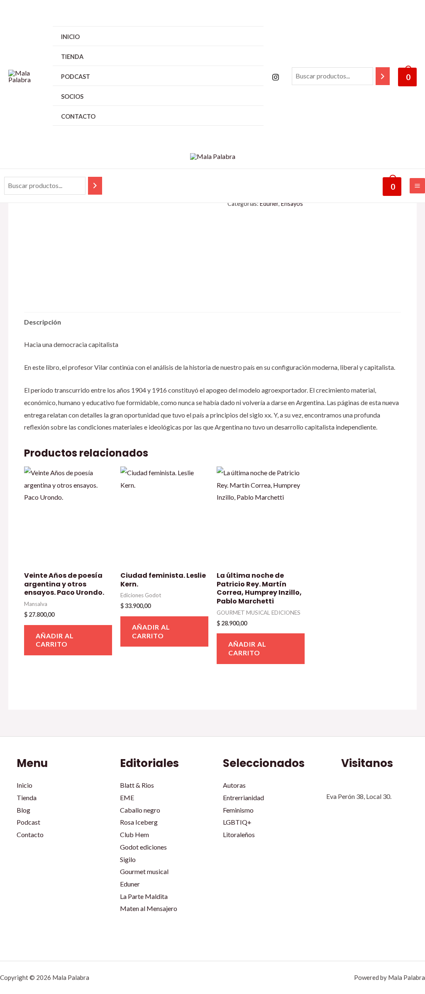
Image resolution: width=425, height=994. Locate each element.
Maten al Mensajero (148, 908)
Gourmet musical (144, 871)
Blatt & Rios (137, 785)
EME (127, 797)
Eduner (269, 203)
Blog (23, 810)
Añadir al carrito (55, 640)
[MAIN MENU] (417, 185)
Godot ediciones (143, 847)
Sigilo (128, 859)
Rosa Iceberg (139, 822)
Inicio (70, 36)
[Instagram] (275, 77)
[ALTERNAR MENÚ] (246, 56)
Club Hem (134, 834)
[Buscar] (383, 76)
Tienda (72, 56)
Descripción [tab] (42, 322)
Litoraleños (239, 834)
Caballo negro (140, 810)
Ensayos (292, 203)
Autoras (234, 785)
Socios (72, 96)
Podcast (75, 76)
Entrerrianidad (243, 797)
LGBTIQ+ (237, 822)
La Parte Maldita (144, 896)
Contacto (78, 116)
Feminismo (238, 810)
